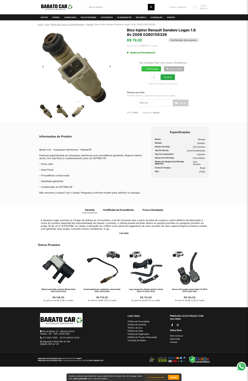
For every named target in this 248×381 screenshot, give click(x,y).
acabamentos (124, 17)
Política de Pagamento (138, 334)
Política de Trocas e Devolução (142, 337)
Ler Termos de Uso (156, 377)
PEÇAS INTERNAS (88, 17)
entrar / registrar (178, 7)
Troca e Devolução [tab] (152, 209)
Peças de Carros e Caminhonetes (67, 24)
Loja (47, 24)
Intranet (173, 342)
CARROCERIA (70, 17)
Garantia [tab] (89, 209)
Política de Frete (135, 331)
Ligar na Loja (175, 69)
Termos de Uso (135, 327)
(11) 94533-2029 (71, 337)
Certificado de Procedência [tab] (118, 209)
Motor (44, 17)
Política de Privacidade (138, 321)
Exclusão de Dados (137, 340)
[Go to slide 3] (78, 101)
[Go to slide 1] (74, 102)
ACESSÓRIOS (107, 17)
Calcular (182, 103)
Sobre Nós (175, 339)
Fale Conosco (176, 336)
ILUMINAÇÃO (156, 17)
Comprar (168, 77)
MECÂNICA (141, 17)
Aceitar (173, 377)
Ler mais (124, 233)
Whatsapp (153, 69)
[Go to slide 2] (76, 101)
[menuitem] (46, 111)
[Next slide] (110, 67)
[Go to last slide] (43, 67)
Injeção (89, 24)
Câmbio (56, 17)
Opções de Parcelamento (142, 52)
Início (40, 24)
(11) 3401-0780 (50, 337)
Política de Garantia (137, 324)
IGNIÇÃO (171, 17)
